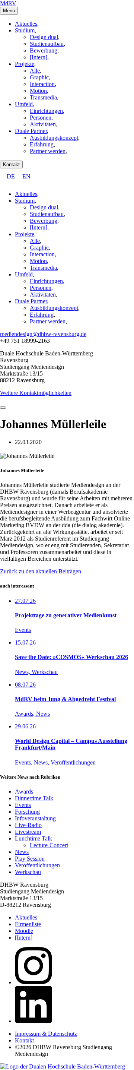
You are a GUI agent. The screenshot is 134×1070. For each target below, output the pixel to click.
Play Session (30, 858)
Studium (25, 30)
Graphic (39, 77)
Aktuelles (26, 23)
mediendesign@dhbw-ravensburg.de (43, 334)
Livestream (28, 832)
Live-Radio (28, 825)
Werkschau (28, 872)
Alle (35, 70)
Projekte (24, 64)
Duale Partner (31, 131)
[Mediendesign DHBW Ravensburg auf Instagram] (33, 982)
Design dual (44, 37)
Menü (9, 10)
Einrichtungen (46, 111)
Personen (40, 117)
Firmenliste (28, 924)
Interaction (42, 84)
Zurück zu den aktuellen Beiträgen (40, 571)
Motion (38, 91)
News (22, 852)
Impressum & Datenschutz (46, 1034)
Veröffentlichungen (37, 865)
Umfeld (24, 104)
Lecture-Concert (49, 845)
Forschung (27, 811)
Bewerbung (43, 50)
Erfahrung (42, 144)
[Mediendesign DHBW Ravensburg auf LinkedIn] (33, 1021)
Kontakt (11, 164)
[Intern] (38, 57)
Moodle (24, 931)
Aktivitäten (43, 124)
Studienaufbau (47, 44)
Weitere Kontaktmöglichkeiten (35, 393)
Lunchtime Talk (33, 838)
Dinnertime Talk (34, 798)
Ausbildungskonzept (54, 137)
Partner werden (48, 151)
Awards (24, 791)
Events (23, 805)
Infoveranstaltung (35, 818)
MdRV (8, 3)
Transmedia (43, 97)
